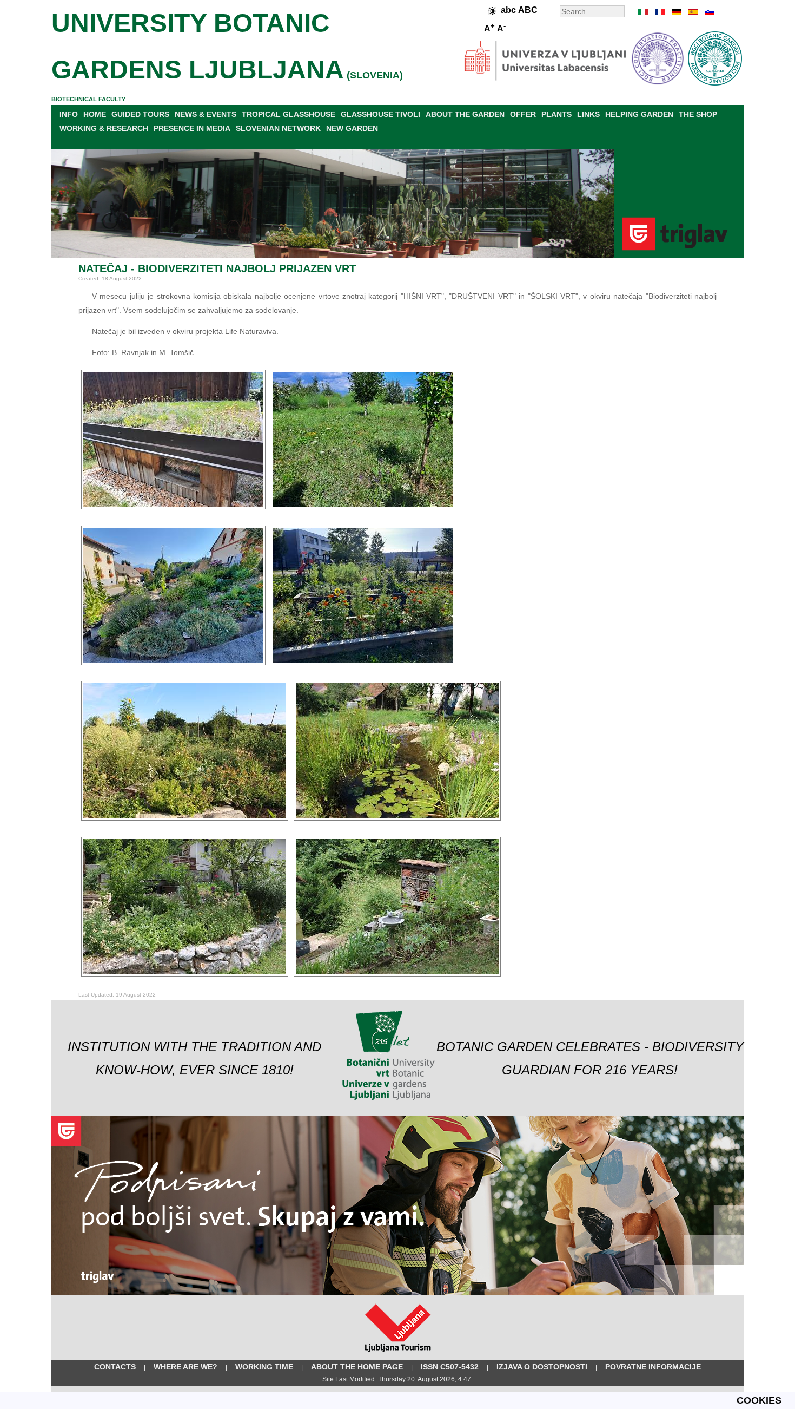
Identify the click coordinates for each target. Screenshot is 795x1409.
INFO (68, 114)
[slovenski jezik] (708, 12)
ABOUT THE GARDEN (465, 114)
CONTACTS (115, 1366)
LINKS (588, 114)
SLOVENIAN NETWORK (278, 128)
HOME (94, 114)
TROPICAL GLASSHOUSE (288, 114)
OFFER (523, 114)
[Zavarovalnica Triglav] (397, 1292)
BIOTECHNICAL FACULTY (88, 99)
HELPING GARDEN (639, 114)
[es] (692, 12)
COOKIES (759, 1400)
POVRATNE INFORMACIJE (653, 1366)
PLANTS (556, 114)
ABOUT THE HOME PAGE (357, 1366)
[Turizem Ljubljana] (398, 1354)
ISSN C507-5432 (450, 1366)
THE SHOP (698, 114)
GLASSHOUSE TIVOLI (380, 114)
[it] (643, 12)
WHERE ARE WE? (185, 1366)
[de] (676, 12)
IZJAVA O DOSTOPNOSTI (541, 1366)
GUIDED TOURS (140, 114)
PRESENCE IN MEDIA (192, 128)
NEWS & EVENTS (205, 114)
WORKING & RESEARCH (103, 128)
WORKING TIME (264, 1366)
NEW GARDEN (352, 128)
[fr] (659, 12)
